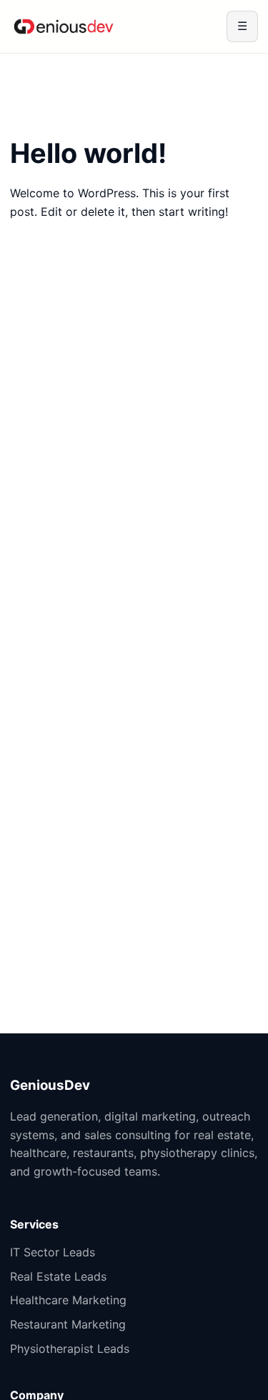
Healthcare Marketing (68, 1300)
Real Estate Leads (58, 1276)
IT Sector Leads (52, 1252)
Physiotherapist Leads (69, 1348)
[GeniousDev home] (63, 26)
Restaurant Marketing (68, 1324)
